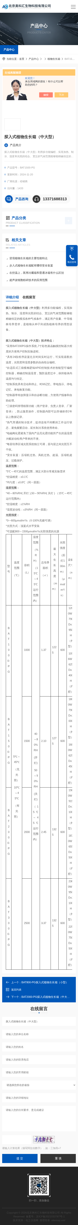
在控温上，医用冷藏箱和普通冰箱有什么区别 (36, 272)
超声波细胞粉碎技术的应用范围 (28, 280)
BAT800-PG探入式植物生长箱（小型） (44, 982)
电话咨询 (71, 262)
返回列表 (16, 989)
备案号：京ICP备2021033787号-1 (45, 1216)
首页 (21, 58)
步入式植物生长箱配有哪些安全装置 (31, 265)
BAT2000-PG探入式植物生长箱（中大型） (47, 996)
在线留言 (29, 297)
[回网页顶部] (71, 249)
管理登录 (45, 1220)
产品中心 (9, 49)
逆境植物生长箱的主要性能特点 (28, 258)
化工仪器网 (32, 1220)
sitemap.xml (58, 1220)
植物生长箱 (54, 58)
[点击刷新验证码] (44, 1139)
